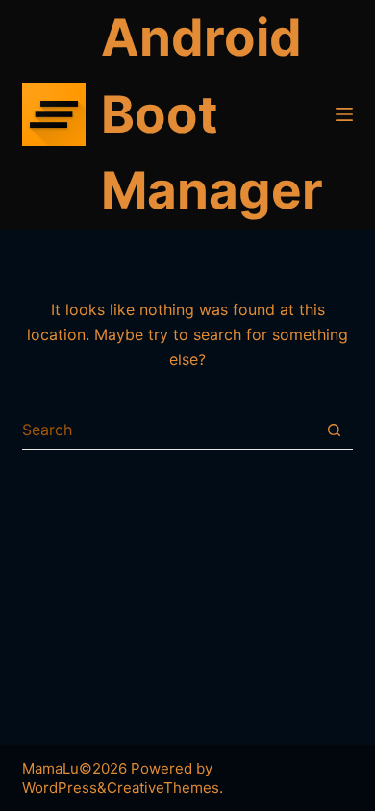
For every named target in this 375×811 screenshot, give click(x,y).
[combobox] (168, 429)
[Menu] (344, 114)
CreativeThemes (163, 787)
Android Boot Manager (212, 114)
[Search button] (334, 430)
